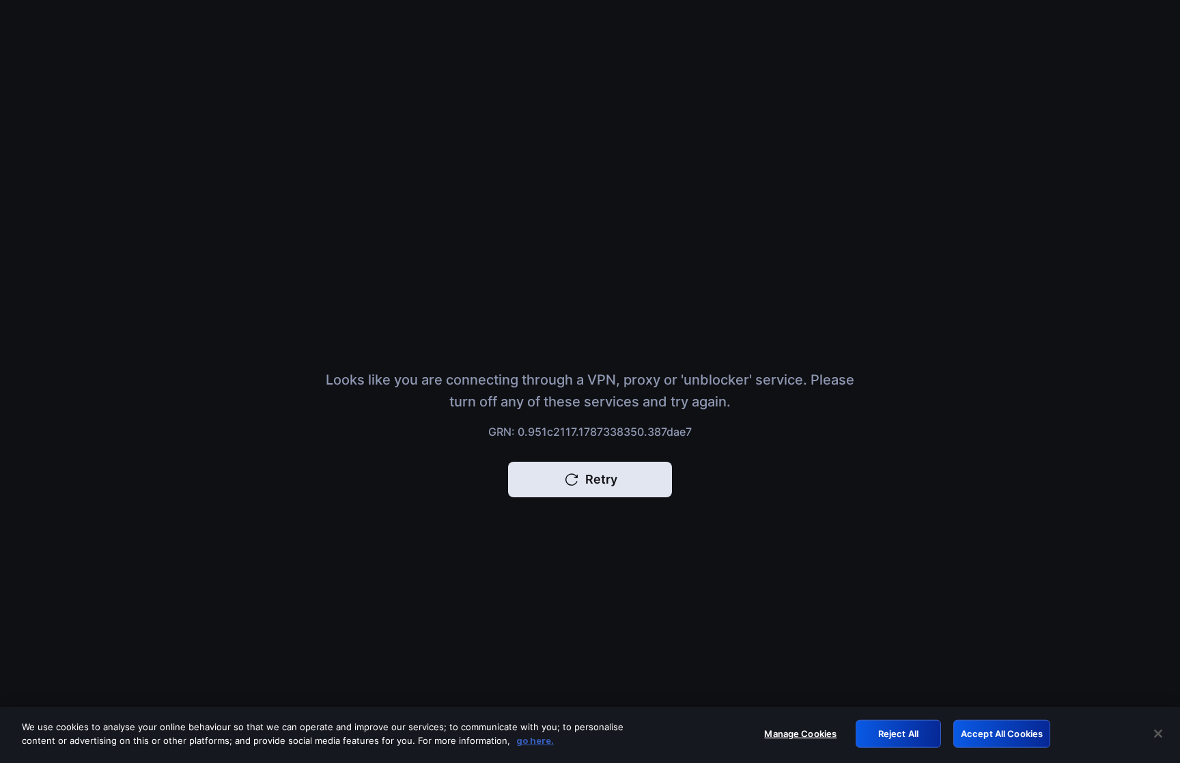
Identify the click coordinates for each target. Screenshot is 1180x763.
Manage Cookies (800, 733)
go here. (535, 739)
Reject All (898, 733)
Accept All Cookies (1002, 733)
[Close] (1158, 734)
